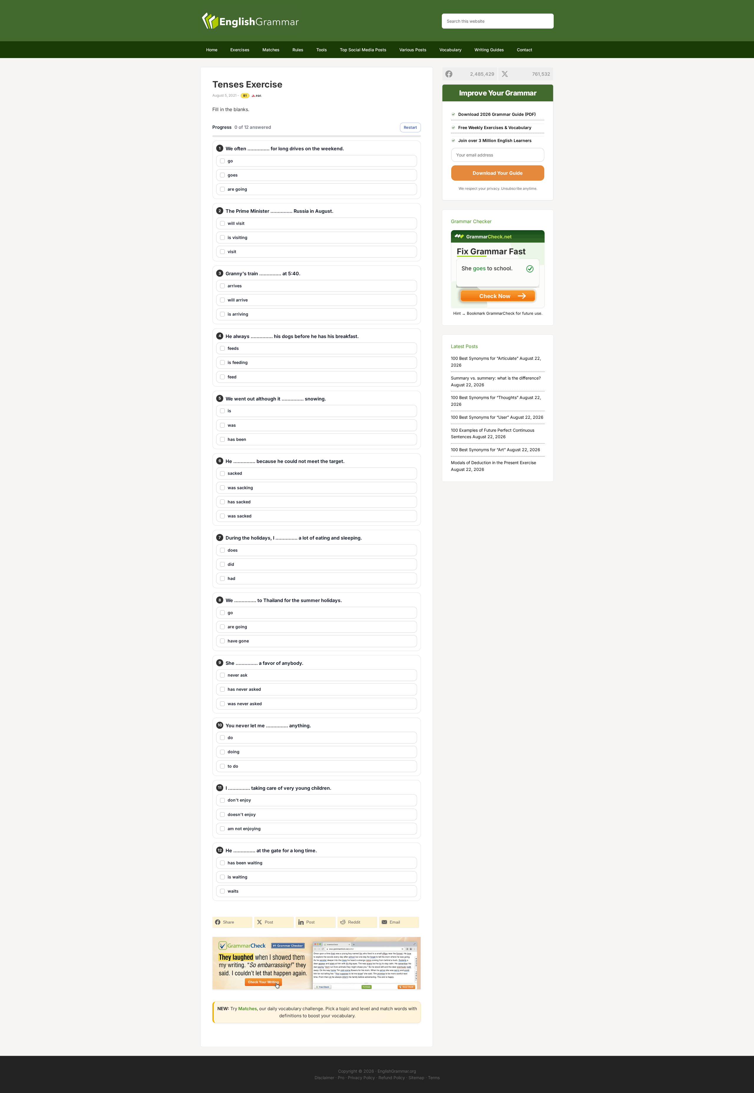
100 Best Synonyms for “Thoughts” (484, 397)
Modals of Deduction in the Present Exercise (493, 462)
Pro (341, 1077)
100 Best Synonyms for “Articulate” (484, 358)
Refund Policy (391, 1077)
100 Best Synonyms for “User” (480, 417)
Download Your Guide (498, 173)
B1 (245, 95)
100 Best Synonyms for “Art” (478, 449)
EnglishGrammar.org (397, 1071)
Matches (247, 1008)
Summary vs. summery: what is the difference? (496, 377)
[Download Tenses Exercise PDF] (256, 96)
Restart (410, 127)
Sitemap (416, 1077)
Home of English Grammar (250, 20)
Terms (434, 1077)
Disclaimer (324, 1077)
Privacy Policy (361, 1077)
